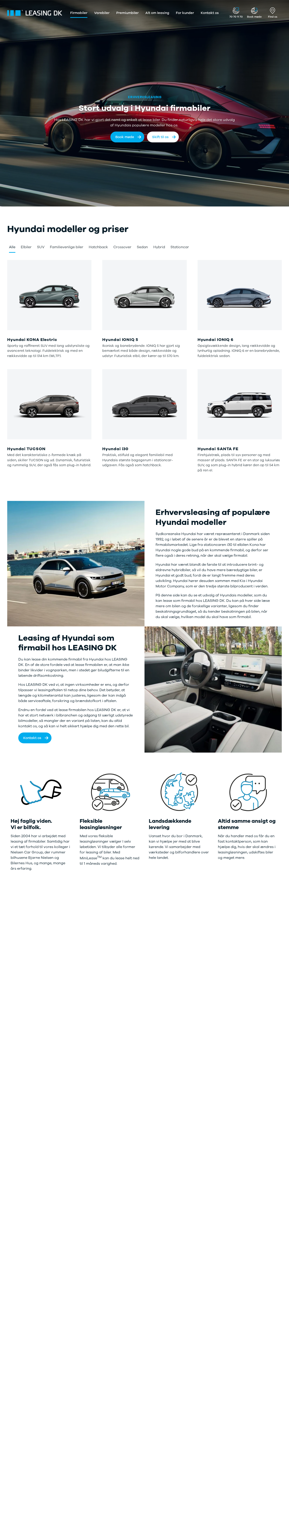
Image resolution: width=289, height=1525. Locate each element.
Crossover (122, 247)
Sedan (142, 247)
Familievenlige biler (66, 247)
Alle (12, 247)
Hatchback (98, 247)
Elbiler (26, 247)
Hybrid (159, 247)
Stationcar (179, 247)
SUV (40, 247)
